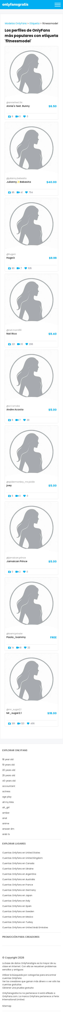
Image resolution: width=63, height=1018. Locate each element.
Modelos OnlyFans (16, 23)
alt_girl (5, 807)
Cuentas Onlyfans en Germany (19, 890)
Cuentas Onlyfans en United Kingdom (22, 858)
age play (6, 796)
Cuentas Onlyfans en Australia (18, 879)
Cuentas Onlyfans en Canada (18, 863)
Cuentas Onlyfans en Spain (16, 906)
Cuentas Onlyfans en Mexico (17, 916)
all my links (8, 802)
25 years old (8, 775)
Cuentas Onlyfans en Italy (16, 900)
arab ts (6, 834)
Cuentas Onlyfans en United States (21, 852)
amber (5, 812)
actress (6, 791)
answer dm (8, 828)
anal (4, 818)
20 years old (8, 770)
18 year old (7, 759)
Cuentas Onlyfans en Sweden (18, 911)
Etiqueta (34, 23)
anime (5, 823)
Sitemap (6, 1005)
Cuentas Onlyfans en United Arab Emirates (25, 927)
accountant (8, 786)
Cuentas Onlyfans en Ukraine (17, 868)
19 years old (8, 764)
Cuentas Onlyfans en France (17, 884)
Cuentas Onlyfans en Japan (17, 895)
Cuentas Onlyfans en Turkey (17, 922)
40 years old (8, 780)
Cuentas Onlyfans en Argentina (19, 874)
